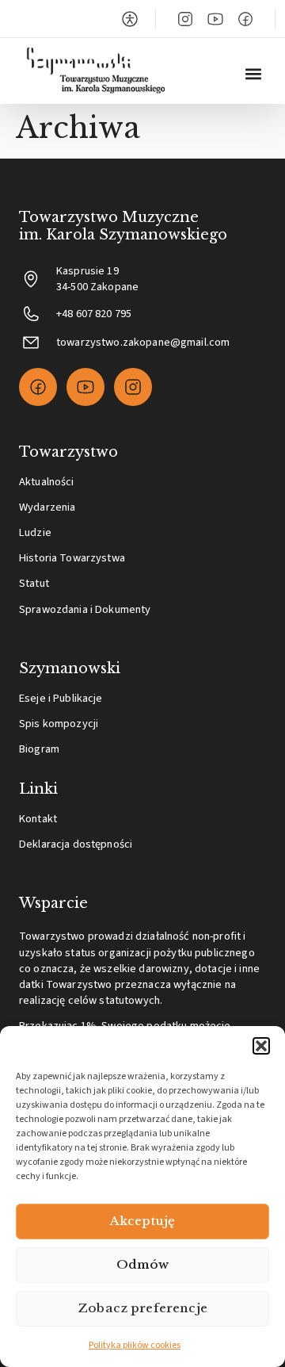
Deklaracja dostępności (75, 844)
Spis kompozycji (58, 723)
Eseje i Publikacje (61, 698)
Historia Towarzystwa (72, 557)
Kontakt (38, 818)
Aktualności (46, 481)
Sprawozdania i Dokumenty (84, 609)
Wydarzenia (47, 507)
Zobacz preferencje (142, 1307)
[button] (261, 1046)
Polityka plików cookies (134, 1345)
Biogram (39, 749)
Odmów (142, 1264)
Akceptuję (142, 1220)
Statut (34, 583)
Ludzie (35, 532)
